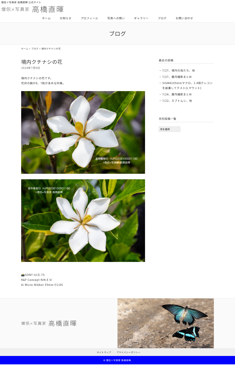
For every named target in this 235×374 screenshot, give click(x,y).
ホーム (46, 18)
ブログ (162, 18)
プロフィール (89, 18)
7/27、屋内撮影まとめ (177, 77)
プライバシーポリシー (128, 352)
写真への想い (116, 18)
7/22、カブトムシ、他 (177, 100)
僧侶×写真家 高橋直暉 (118, 360)
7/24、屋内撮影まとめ (177, 94)
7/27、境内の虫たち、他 (178, 70)
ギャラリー (141, 18)
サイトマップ (104, 352)
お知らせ (66, 18)
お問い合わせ (184, 18)
